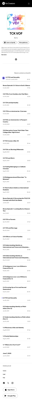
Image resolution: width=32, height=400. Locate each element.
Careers (4, 370)
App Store (11, 390)
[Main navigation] (29, 4)
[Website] (16, 59)
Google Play (12, 396)
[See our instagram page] (12, 383)
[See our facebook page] (4, 383)
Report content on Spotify (22, 73)
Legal (4, 374)
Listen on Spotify (10, 42)
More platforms (23, 42)
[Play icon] (3, 78)
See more (4, 54)
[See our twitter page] (8, 383)
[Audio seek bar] (16, 81)
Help (4, 377)
